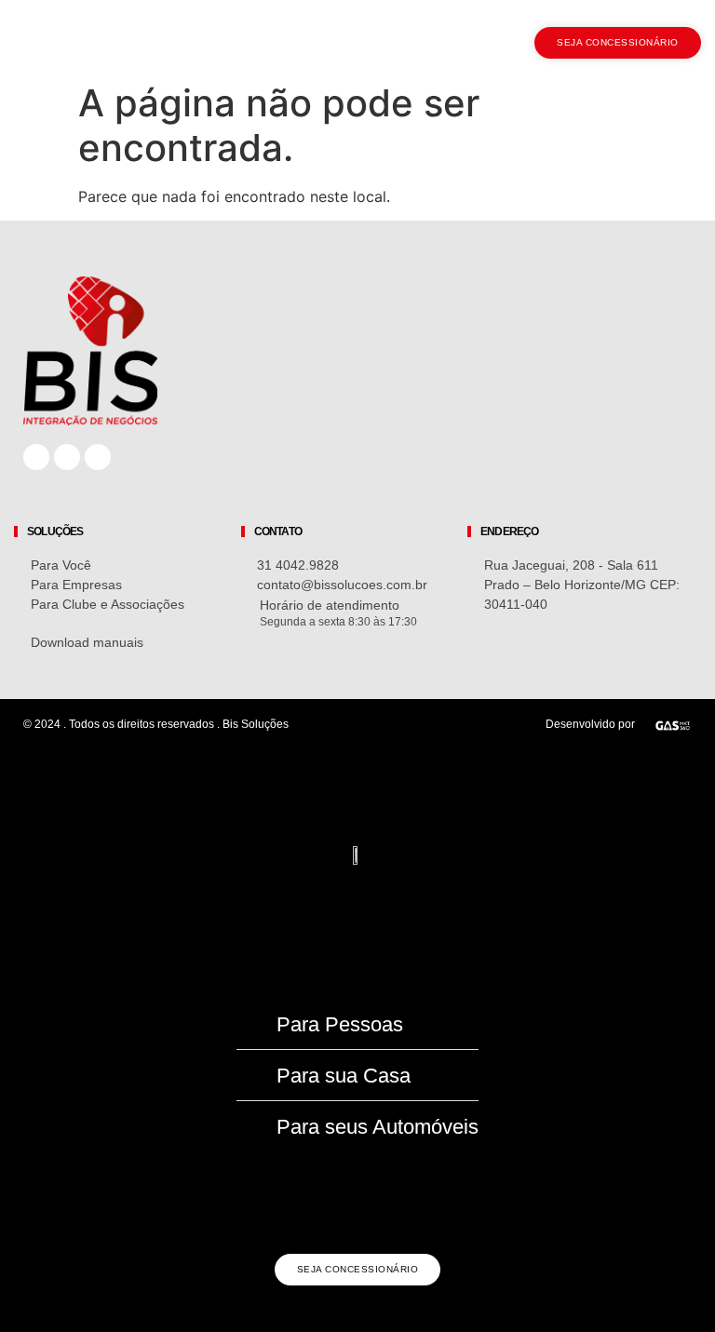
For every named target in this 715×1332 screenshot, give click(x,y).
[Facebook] (36, 457)
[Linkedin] (98, 457)
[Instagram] (67, 457)
